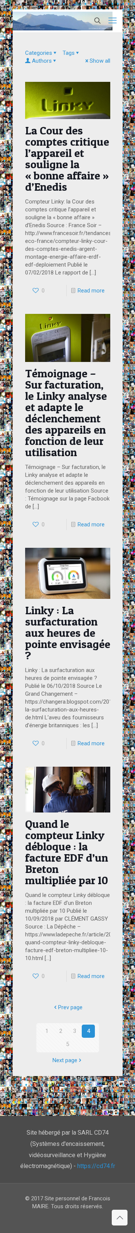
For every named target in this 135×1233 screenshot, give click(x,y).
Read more (91, 290)
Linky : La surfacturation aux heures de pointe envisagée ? (67, 632)
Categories (38, 53)
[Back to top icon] (120, 1217)
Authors (42, 60)
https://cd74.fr (96, 1166)
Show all (100, 60)
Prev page (70, 1007)
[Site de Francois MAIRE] (63, 20)
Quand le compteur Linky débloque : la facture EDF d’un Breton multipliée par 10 (66, 852)
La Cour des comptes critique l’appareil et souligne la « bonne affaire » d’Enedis (67, 158)
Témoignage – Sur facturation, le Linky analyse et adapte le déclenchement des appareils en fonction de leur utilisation (66, 412)
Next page (64, 1060)
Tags (69, 53)
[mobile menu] (112, 20)
